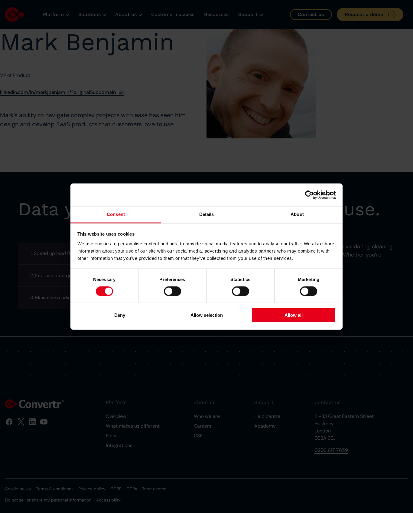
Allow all (294, 315)
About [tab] (297, 214)
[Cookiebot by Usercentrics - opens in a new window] (309, 194)
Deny (119, 315)
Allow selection (206, 315)
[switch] (172, 291)
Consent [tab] (116, 214)
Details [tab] (206, 214)
